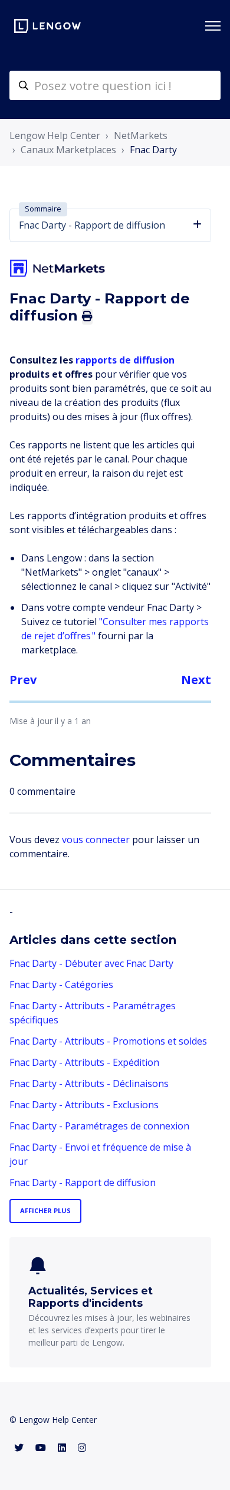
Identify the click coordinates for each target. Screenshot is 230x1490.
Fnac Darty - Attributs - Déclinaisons (89, 1083)
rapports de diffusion (125, 359)
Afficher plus (45, 1210)
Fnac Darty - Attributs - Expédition (84, 1062)
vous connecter (96, 839)
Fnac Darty (153, 149)
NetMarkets (140, 135)
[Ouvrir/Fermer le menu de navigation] (213, 26)
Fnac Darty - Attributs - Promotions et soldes (108, 1041)
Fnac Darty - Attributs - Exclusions (84, 1104)
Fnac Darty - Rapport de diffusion (82, 1182)
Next (196, 680)
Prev (23, 680)
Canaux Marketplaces (68, 149)
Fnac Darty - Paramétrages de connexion (99, 1125)
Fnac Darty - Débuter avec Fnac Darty (91, 963)
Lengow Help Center (54, 135)
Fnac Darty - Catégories (61, 984)
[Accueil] (47, 26)
